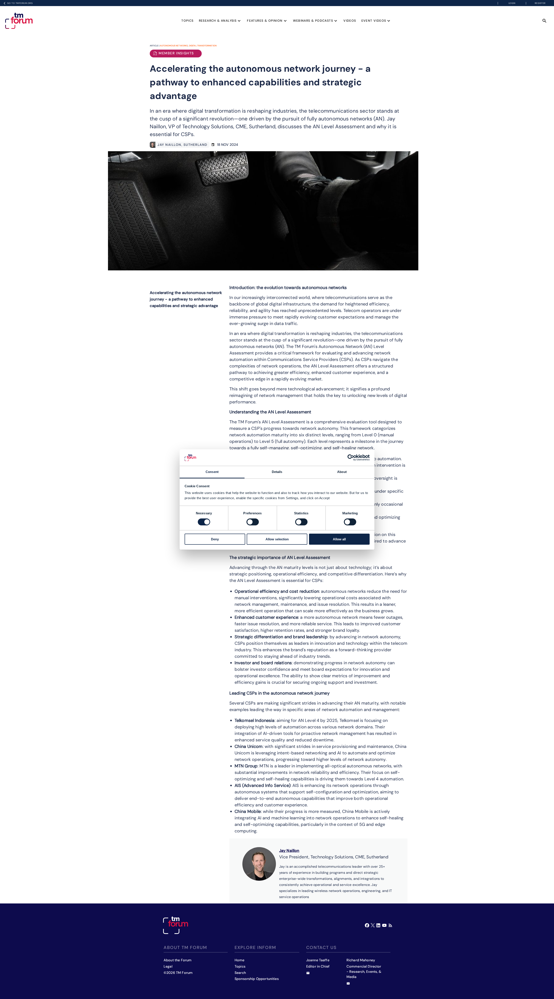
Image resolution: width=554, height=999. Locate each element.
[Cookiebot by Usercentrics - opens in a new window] (351, 457)
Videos (349, 21)
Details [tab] (277, 472)
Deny (215, 539)
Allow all (339, 539)
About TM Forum (185, 947)
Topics (187, 21)
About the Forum (178, 960)
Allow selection (277, 539)
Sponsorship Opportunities (257, 978)
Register (540, 3)
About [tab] (342, 472)
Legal (168, 966)
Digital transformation (203, 45)
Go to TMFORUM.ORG (20, 3)
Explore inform (255, 947)
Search (240, 972)
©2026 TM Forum (178, 972)
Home (240, 960)
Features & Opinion (264, 21)
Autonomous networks (174, 45)
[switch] (252, 521)
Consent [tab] (212, 472)
